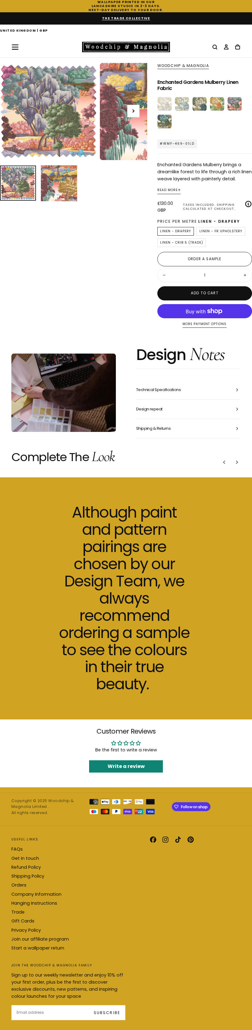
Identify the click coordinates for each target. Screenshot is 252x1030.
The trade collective (126, 18)
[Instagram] (165, 839)
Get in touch (25, 858)
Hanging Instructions (34, 903)
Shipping (225, 204)
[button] (24, 31)
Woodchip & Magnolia (183, 65)
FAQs (17, 849)
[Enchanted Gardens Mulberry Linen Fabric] (234, 104)
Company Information (36, 894)
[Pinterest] (190, 839)
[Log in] (226, 47)
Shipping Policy (27, 876)
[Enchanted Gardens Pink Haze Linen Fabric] (199, 104)
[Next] (237, 462)
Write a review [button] (126, 766)
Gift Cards (22, 921)
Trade (18, 912)
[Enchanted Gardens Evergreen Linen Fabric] (217, 104)
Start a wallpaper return (37, 948)
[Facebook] (153, 839)
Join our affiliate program (40, 939)
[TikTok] (178, 839)
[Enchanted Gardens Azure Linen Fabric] (164, 121)
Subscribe (107, 1012)
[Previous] (224, 462)
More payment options (204, 324)
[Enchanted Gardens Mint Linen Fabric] (182, 104)
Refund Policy (26, 867)
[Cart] (237, 47)
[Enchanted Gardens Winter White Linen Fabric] (164, 104)
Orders (18, 885)
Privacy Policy (26, 930)
